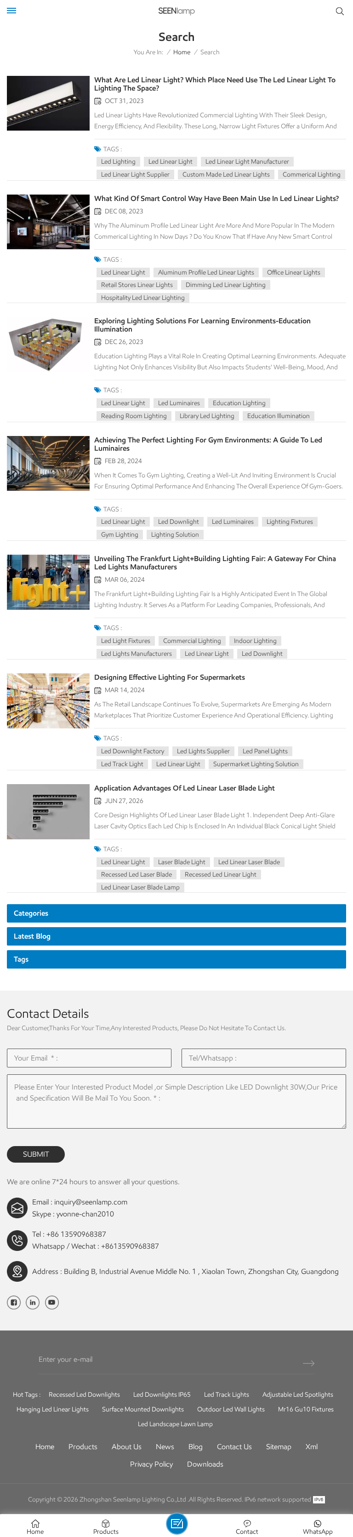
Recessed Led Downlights (84, 1395)
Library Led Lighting (207, 416)
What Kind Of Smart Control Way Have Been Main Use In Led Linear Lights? (216, 199)
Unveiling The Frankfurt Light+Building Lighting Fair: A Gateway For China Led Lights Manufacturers (215, 563)
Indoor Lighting (255, 641)
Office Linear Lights (293, 272)
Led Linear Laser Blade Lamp (140, 887)
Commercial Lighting (192, 641)
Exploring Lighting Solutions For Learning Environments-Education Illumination (202, 325)
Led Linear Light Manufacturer (247, 162)
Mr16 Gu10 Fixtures (306, 1409)
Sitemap (278, 1446)
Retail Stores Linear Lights (137, 285)
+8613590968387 (130, 1246)
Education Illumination (278, 416)
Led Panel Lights (265, 751)
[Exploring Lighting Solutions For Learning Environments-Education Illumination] (48, 344)
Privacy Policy (151, 1464)
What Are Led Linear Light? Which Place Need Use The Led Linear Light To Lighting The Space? (215, 84)
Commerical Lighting (312, 174)
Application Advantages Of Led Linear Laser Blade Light (184, 788)
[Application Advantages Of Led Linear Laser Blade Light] (48, 811)
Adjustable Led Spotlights (297, 1395)
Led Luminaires (179, 403)
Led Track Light (122, 764)
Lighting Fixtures (290, 522)
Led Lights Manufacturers (136, 654)
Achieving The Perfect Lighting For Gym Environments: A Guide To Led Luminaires (208, 444)
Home (181, 52)
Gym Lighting (119, 535)
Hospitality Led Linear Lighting (143, 298)
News (165, 1446)
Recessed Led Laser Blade (136, 874)
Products (82, 1446)
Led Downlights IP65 (162, 1395)
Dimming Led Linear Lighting (226, 285)
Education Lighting (239, 403)
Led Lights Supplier (203, 751)
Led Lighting (118, 162)
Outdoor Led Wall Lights (231, 1409)
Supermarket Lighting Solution (256, 764)
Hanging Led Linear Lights (53, 1409)
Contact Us (234, 1446)
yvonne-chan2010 (85, 1214)
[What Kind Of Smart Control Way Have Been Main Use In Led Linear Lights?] (48, 222)
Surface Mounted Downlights (143, 1409)
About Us (127, 1446)
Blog (195, 1446)
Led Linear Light (170, 162)
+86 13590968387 (76, 1234)
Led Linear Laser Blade (249, 862)
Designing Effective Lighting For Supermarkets (169, 677)
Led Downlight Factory (132, 751)
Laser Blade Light (181, 862)
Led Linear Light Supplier (135, 174)
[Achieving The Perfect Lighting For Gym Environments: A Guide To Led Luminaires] (48, 463)
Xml (312, 1446)
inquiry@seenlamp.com (90, 1202)
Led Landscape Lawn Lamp (175, 1424)
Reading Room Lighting (134, 416)
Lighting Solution (175, 535)
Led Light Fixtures (125, 641)
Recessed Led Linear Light (220, 874)
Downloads (205, 1464)
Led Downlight (178, 522)
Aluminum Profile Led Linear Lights (206, 272)
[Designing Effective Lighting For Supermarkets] (48, 700)
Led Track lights (226, 1395)
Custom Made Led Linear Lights (226, 174)
